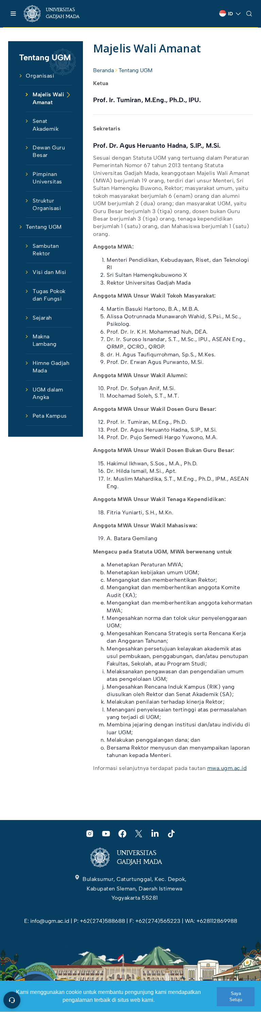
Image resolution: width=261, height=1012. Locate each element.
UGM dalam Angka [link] (48, 393)
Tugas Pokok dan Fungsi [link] (49, 295)
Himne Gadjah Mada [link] (51, 367)
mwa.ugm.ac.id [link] (227, 768)
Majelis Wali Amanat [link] (48, 98)
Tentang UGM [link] (44, 227)
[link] (57, 13)
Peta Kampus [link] (50, 416)
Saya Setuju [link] (235, 996)
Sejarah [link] (42, 318)
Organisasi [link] (40, 76)
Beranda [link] (103, 70)
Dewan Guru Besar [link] (49, 151)
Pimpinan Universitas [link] (47, 178)
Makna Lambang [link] (45, 340)
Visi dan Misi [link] (49, 272)
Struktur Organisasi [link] (47, 204)
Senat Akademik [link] (45, 125)
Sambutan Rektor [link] (46, 250)
